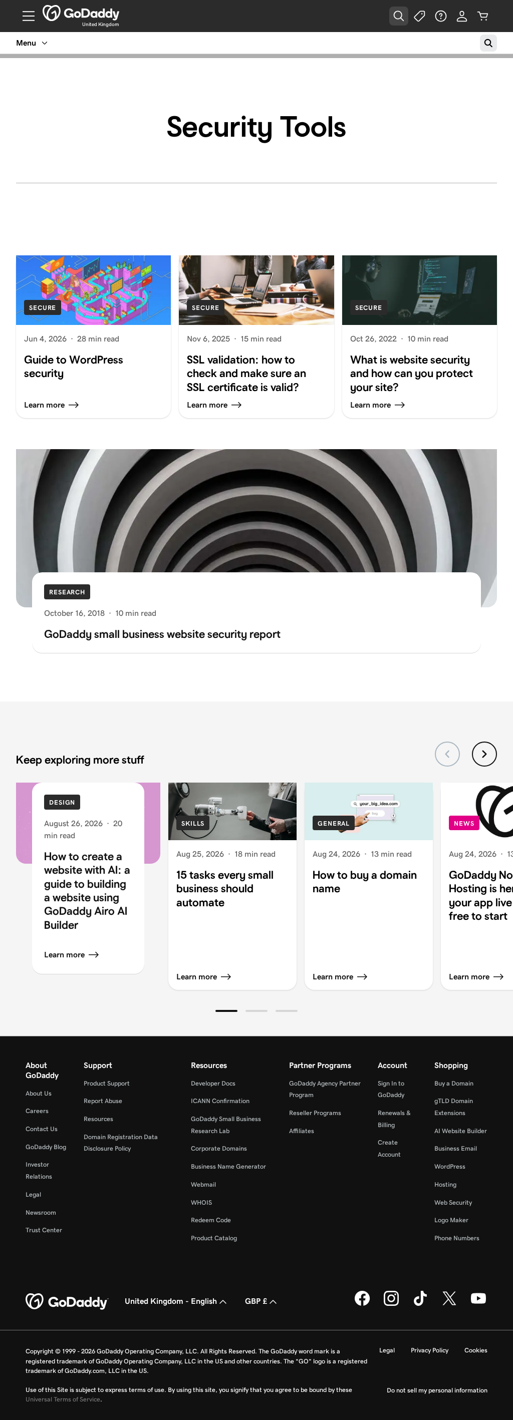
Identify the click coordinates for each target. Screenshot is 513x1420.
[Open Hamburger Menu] (25, 16)
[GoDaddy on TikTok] (420, 1304)
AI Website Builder (460, 1131)
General (334, 823)
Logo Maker (451, 1220)
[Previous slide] (447, 754)
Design (62, 802)
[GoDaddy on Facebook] (362, 1304)
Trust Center (44, 1230)
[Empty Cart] (483, 16)
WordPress (449, 1166)
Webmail (203, 1184)
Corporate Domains (219, 1148)
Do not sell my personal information (437, 1390)
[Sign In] (461, 16)
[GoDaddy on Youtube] (478, 1304)
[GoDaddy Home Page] (67, 1301)
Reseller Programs (315, 1113)
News (464, 823)
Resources (98, 1119)
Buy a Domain (453, 1083)
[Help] (440, 16)
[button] (226, 1011)
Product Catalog (214, 1238)
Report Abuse (103, 1101)
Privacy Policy (429, 1350)
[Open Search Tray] (398, 16)
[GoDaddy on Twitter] (449, 1304)
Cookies (475, 1350)
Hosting (445, 1184)
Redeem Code (211, 1220)
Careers (37, 1111)
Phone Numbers (456, 1238)
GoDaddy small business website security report (162, 633)
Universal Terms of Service (63, 1399)
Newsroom (41, 1212)
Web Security (453, 1202)
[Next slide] (484, 754)
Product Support (107, 1083)
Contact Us (42, 1129)
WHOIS (201, 1202)
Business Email (455, 1148)
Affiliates (301, 1131)
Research (67, 592)
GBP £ (256, 1301)
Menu (26, 43)
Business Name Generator (228, 1166)
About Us (39, 1093)
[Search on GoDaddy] (488, 43)
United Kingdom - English (171, 1301)
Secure (42, 307)
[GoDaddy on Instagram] (391, 1304)
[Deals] (419, 16)
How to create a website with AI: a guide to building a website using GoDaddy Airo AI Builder (87, 890)
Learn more (64, 954)
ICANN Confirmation (220, 1101)
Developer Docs (213, 1083)
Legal (33, 1194)
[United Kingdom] (81, 13)
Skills (192, 823)
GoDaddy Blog (46, 1147)
